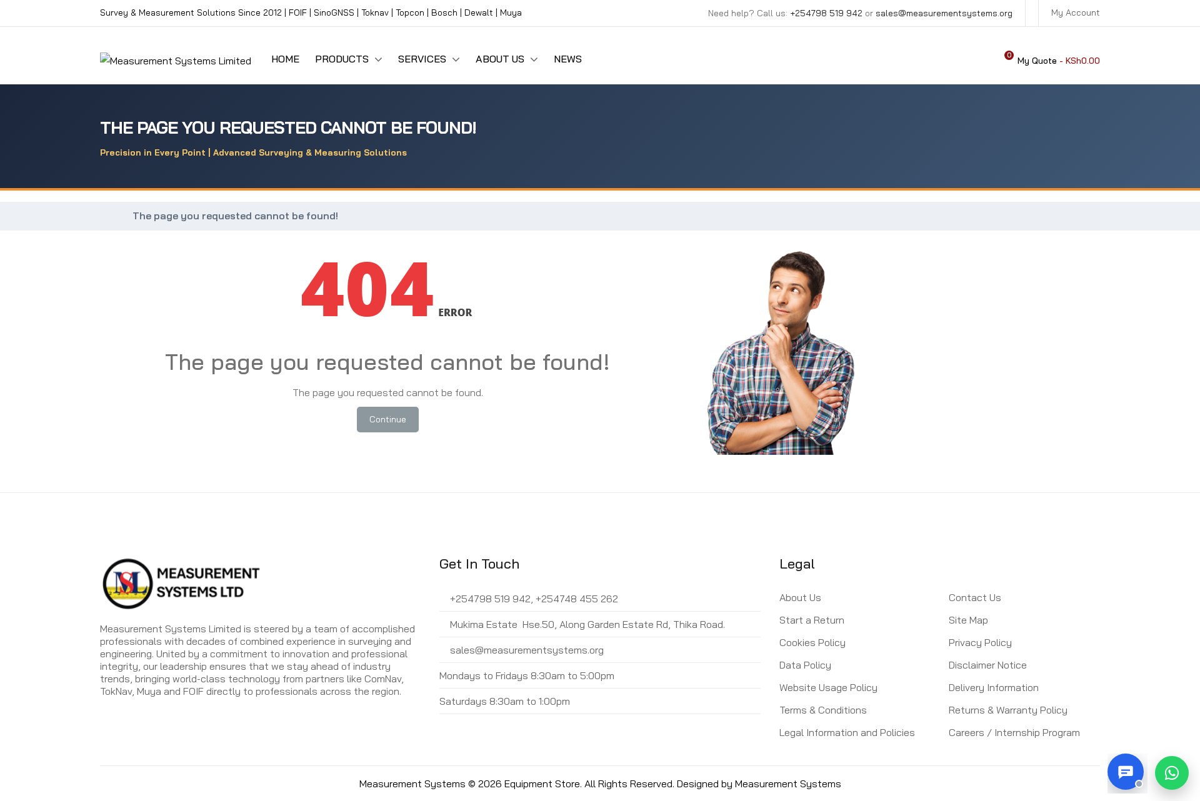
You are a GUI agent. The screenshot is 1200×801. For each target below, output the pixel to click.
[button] (1172, 773)
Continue (387, 419)
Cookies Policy (812, 642)
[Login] (977, 60)
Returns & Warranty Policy (1008, 710)
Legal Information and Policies (847, 732)
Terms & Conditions (823, 710)
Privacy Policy (980, 642)
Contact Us (975, 597)
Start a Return (811, 620)
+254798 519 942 (826, 13)
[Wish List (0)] (955, 60)
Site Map (968, 620)
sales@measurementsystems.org (944, 13)
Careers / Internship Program (1014, 732)
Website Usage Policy (828, 687)
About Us (800, 597)
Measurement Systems (788, 783)
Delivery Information (994, 687)
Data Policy (805, 665)
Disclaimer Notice (988, 665)
